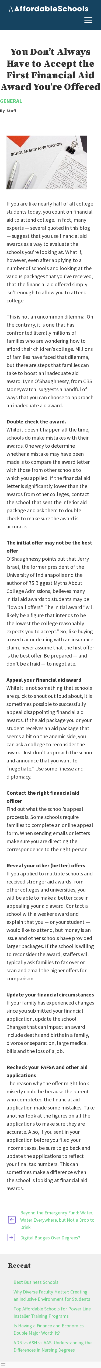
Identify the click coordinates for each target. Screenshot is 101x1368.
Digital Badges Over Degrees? (50, 1238)
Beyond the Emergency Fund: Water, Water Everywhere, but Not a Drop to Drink (57, 1220)
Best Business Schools (35, 1282)
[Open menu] (3, 1365)
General (11, 100)
